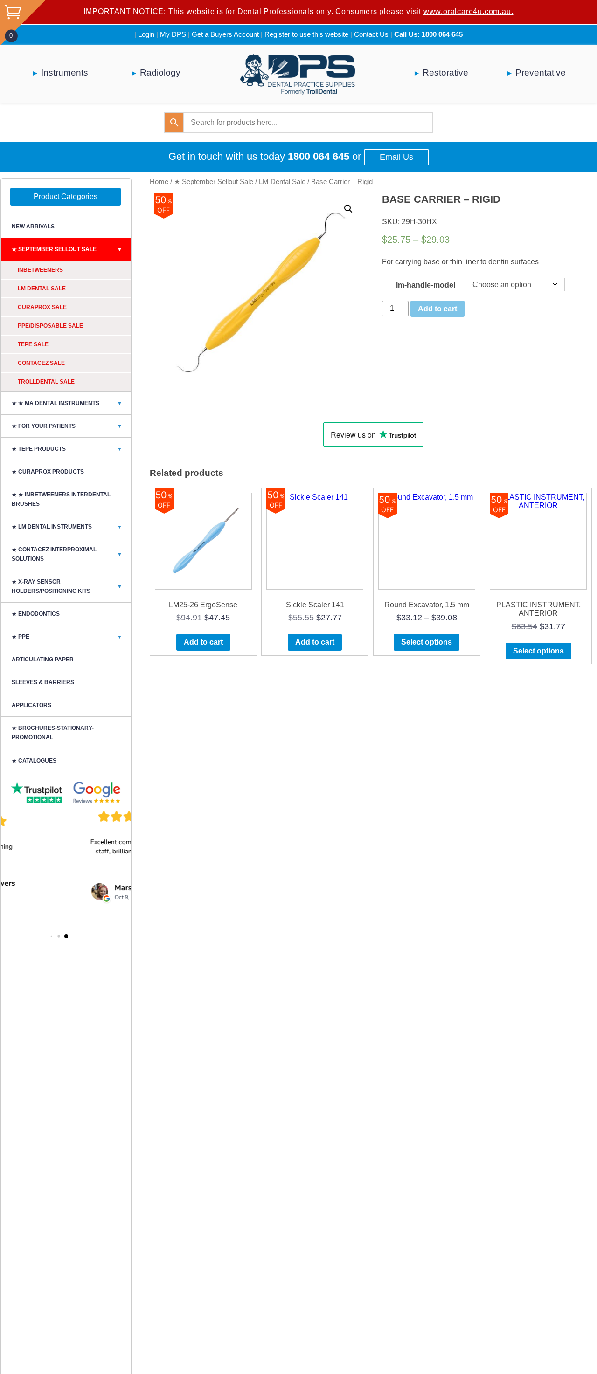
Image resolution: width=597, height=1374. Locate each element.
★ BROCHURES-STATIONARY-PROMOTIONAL (53, 733)
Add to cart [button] (203, 642)
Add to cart (437, 309)
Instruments (64, 72)
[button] (348, 208)
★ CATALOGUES (34, 760)
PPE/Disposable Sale (50, 326)
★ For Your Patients (67, 426)
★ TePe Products (67, 449)
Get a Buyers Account (225, 34)
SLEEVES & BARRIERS (43, 682)
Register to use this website (306, 34)
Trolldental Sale (46, 381)
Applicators (31, 705)
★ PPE (67, 636)
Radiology (160, 72)
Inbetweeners (40, 270)
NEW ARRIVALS (33, 226)
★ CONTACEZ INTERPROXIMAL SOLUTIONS (67, 554)
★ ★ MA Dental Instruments (67, 403)
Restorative (445, 72)
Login (146, 34)
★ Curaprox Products (48, 471)
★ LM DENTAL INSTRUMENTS (67, 526)
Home (159, 181)
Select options (426, 642)
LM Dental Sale (282, 181)
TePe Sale (33, 344)
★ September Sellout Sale (213, 181)
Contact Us (371, 34)
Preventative (540, 72)
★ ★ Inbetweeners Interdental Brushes (61, 499)
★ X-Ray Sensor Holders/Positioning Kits (67, 586)
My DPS (173, 34)
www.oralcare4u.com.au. (468, 11)
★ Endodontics (36, 614)
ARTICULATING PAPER (43, 659)
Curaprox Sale (42, 307)
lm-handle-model (425, 285)
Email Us (396, 157)
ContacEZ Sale (41, 363)
